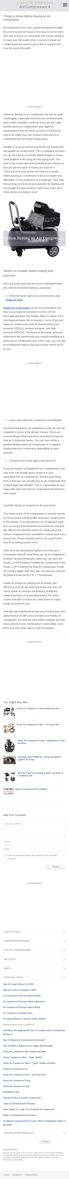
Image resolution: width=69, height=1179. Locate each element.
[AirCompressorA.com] (34, 8)
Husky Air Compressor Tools (16, 1086)
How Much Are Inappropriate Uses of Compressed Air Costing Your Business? (34, 1032)
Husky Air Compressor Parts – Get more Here (24, 1075)
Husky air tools (14, 299)
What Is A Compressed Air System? (20, 1115)
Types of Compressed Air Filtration (19, 1103)
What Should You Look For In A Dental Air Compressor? (29, 1109)
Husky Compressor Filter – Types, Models (22, 1057)
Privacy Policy (31, 1175)
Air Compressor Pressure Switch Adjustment (24, 1001)
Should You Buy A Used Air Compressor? (22, 1098)
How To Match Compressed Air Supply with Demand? (28, 1046)
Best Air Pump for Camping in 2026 (19, 990)
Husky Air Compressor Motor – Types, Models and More (29, 1063)
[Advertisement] (34, 80)
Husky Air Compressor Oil (15, 1069)
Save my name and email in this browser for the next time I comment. (32, 857)
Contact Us (17, 1175)
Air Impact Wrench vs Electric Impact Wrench (24, 1019)
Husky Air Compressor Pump (16, 1080)
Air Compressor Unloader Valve (17, 1013)
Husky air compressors (16, 308)
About (6, 1175)
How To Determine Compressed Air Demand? (24, 1040)
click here (18, 1160)
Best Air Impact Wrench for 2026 (18, 984)
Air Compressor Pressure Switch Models (22, 996)
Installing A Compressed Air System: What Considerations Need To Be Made (34, 1123)
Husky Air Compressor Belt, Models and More (24, 1051)
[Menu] (65, 5)
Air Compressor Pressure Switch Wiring (21, 1007)
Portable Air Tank (11, 1092)
